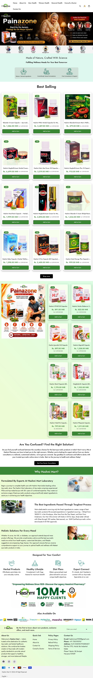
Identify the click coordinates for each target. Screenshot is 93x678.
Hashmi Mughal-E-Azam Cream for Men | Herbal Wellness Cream (46, 214)
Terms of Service (54, 648)
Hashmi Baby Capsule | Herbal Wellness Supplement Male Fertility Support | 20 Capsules (15, 259)
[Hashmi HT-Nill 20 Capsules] (58, 294)
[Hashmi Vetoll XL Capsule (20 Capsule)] (58, 410)
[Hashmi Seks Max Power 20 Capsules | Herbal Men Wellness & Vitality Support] (46, 152)
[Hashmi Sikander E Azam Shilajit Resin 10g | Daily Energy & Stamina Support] (77, 197)
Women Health (44, 3)
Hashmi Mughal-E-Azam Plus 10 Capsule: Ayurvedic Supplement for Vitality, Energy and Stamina (77, 168)
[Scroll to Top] (89, 668)
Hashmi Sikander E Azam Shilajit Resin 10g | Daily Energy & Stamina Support (77, 214)
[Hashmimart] (5, 6)
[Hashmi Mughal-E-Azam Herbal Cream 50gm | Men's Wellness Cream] (15, 152)
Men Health (32, 3)
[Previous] (2, 29)
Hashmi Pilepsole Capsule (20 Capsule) (81, 423)
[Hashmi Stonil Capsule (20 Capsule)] (58, 371)
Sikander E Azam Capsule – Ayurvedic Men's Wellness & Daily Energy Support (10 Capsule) (15, 123)
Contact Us (17, 9)
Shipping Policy (53, 645)
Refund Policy (53, 642)
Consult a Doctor (71, 3)
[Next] (87, 29)
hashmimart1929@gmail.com (79, 639)
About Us (22, 3)
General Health (56, 3)
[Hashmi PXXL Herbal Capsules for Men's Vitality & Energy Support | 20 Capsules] (46, 106)
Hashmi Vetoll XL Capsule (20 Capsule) (58, 423)
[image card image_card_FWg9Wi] (23, 311)
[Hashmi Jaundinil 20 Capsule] (58, 333)
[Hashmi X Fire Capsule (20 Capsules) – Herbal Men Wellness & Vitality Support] (46, 243)
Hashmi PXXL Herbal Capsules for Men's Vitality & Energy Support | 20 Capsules (46, 123)
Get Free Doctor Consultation (46, 463)
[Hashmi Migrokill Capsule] (81, 333)
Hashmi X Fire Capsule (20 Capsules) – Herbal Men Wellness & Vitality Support (46, 259)
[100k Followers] (9, 661)
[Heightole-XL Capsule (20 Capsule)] (81, 371)
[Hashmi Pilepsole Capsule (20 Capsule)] (81, 410)
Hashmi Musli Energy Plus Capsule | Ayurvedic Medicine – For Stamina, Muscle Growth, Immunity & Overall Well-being (77, 259)
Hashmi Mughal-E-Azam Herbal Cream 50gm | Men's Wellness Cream (15, 168)
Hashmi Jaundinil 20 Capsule (58, 345)
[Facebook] (3, 661)
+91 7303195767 (75, 641)
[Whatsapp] (14, 661)
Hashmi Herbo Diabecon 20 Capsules (81, 306)
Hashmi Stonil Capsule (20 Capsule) (58, 384)
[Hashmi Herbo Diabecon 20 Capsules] (81, 294)
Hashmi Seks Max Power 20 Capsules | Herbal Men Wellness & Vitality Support (46, 168)
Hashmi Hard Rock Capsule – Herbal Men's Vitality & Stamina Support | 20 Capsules (15, 214)
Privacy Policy (53, 639)
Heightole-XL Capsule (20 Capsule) (81, 384)
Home (15, 3)
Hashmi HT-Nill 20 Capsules (58, 306)
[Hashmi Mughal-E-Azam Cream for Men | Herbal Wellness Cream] (46, 197)
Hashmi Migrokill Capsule (81, 345)
